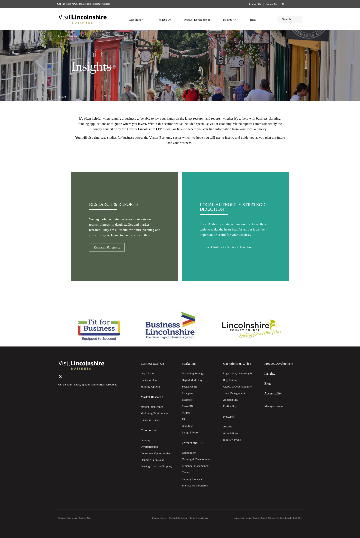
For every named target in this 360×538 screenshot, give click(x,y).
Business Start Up (152, 363)
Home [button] (61, 35)
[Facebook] (75, 376)
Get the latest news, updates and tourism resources (83, 3)
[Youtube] (297, 4)
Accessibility (273, 393)
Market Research (152, 397)
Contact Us (255, 4)
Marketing (189, 363)
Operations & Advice (237, 363)
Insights (227, 19)
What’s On (165, 19)
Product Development (197, 19)
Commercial (149, 430)
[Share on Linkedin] (78, 95)
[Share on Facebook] (72, 95)
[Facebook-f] (292, 4)
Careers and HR (192, 443)
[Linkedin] (287, 4)
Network (229, 416)
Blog (253, 19)
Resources (135, 19)
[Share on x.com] (84, 95)
